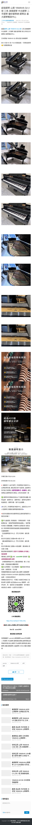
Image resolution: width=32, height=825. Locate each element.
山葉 (8, 29)
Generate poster (8, 679)
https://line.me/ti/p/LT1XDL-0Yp (16, 621)
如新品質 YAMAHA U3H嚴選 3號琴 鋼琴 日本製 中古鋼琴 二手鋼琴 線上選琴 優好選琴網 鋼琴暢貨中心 (21, 754)
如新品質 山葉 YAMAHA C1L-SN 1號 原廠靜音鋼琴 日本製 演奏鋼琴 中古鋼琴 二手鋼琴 (21, 772)
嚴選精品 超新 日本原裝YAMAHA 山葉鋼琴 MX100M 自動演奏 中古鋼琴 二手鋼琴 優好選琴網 (21, 737)
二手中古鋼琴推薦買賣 (7, 20)
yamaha (5, 663)
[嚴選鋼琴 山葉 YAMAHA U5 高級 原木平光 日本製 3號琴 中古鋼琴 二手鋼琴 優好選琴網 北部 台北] (6, 720)
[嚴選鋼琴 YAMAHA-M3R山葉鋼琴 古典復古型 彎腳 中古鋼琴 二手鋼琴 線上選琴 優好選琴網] (6, 711)
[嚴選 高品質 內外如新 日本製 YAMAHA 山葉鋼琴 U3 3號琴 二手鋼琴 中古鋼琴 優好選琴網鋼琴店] (6, 791)
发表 (27, 812)
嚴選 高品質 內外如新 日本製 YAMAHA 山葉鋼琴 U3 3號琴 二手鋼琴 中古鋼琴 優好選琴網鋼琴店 (21, 790)
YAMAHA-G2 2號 (16, 29)
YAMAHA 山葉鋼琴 (12, 22)
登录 (4, 812)
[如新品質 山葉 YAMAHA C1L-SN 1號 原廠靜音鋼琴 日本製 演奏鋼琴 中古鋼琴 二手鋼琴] (6, 773)
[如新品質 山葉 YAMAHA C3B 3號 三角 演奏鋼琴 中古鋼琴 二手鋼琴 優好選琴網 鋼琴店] (6, 747)
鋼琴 (5, 29)
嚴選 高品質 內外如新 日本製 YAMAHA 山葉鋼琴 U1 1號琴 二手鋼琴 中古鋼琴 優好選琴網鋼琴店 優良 (21, 728)
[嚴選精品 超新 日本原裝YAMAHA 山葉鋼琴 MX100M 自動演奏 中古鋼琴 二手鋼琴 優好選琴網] (6, 738)
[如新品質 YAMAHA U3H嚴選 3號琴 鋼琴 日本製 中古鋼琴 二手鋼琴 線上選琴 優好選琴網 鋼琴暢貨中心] (6, 755)
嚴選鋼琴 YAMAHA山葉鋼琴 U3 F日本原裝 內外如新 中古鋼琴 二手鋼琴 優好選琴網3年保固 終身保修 (21, 763)
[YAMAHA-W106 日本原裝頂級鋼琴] (6, 782)
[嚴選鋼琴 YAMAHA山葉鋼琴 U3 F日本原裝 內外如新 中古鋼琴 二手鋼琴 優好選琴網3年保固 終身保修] (6, 764)
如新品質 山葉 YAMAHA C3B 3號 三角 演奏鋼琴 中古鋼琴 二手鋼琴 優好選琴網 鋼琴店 (21, 746)
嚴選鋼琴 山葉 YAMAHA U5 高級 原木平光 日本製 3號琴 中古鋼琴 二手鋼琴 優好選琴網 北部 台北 (21, 719)
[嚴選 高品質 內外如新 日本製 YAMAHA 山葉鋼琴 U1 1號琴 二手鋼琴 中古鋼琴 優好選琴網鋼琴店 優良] (6, 729)
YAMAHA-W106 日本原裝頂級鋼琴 (21, 781)
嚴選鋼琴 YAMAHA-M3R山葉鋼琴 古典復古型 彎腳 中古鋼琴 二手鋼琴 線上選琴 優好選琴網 (21, 710)
